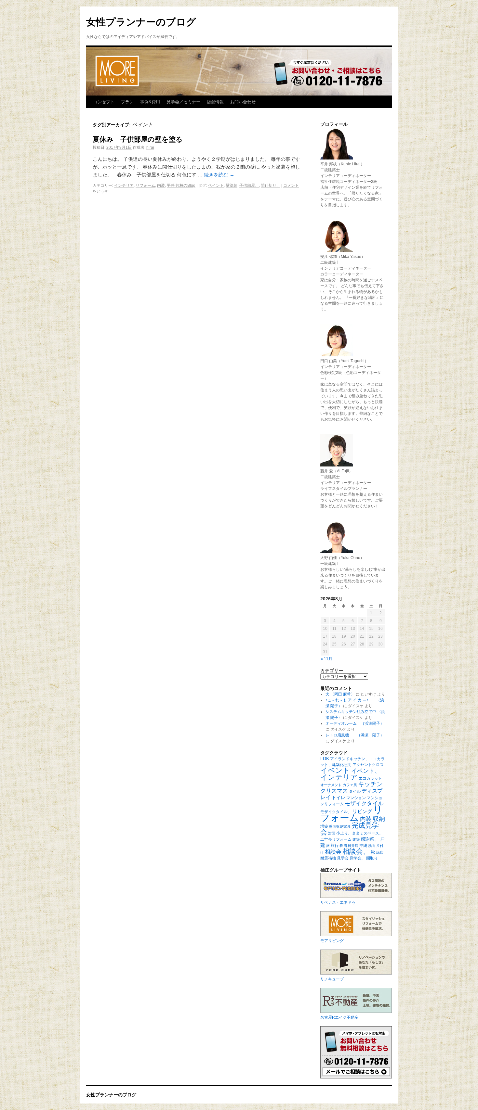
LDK (324, 758)
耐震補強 (328, 858)
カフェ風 (350, 785)
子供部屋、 (249, 185)
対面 (331, 833)
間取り (372, 858)
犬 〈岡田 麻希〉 (340, 694)
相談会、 (356, 851)
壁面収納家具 (340, 826)
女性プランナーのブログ (141, 22)
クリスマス (334, 791)
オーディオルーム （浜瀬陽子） (354, 723)
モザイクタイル (364, 803)
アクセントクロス (368, 764)
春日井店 (351, 846)
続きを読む (219, 174)
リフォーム (145, 185)
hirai (150, 147)
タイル (355, 791)
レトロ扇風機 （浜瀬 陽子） (354, 735)
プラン (127, 101)
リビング (362, 811)
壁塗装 (231, 185)
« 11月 (326, 659)
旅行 (335, 845)
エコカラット (370, 778)
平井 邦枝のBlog (181, 185)
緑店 (379, 852)
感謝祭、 (370, 839)
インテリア (124, 185)
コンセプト (103, 101)
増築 (324, 826)
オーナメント (331, 785)
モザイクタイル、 (336, 812)
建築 (356, 839)
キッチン (370, 784)
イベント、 (365, 771)
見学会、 (357, 858)
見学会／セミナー (183, 101)
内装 (161, 185)
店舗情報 (215, 101)
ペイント (216, 185)
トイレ (338, 797)
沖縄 (363, 845)
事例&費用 (150, 101)
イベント (335, 770)
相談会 (333, 852)
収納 (379, 818)
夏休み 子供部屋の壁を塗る (138, 139)
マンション (356, 798)
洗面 (371, 846)
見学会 (343, 858)
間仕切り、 (270, 185)
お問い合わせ (243, 101)
